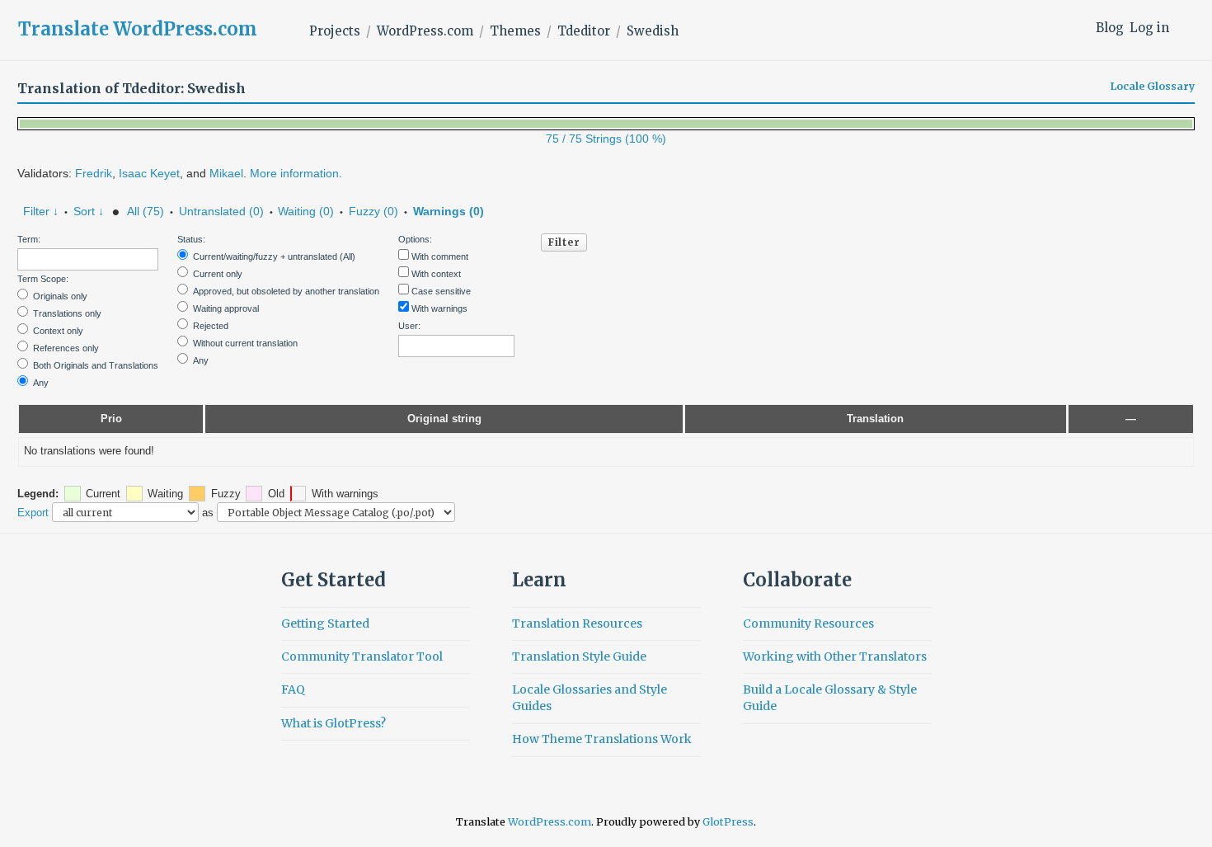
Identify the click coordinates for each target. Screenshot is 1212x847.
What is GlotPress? (333, 723)
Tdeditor (583, 31)
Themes (515, 31)
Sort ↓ (88, 211)
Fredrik (93, 173)
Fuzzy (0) (373, 211)
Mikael (226, 173)
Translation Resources (577, 623)
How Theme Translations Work (602, 739)
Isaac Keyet (149, 173)
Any (41, 383)
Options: (415, 239)
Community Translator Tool (362, 656)
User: (409, 326)
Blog (1110, 27)
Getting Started (325, 623)
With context (436, 274)
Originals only (60, 296)
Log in (1149, 27)
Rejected (210, 326)
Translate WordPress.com (137, 28)
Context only (58, 331)
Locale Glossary (1153, 86)
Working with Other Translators (835, 656)
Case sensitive (441, 291)
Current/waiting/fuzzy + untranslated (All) (274, 256)
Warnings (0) (448, 211)
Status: (191, 239)
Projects (334, 31)
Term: (28, 239)
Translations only (67, 313)
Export (33, 512)
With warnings (439, 308)
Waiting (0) (306, 211)
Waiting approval (226, 308)
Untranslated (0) (221, 211)
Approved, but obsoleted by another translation (286, 291)
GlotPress (728, 822)
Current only (217, 274)
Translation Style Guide (579, 656)
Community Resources (808, 623)
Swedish (653, 31)
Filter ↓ (41, 211)
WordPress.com (425, 31)
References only (66, 348)
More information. (296, 173)
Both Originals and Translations (95, 365)
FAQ (293, 689)
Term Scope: (42, 279)
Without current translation (245, 343)
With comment (439, 256)
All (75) (145, 211)
